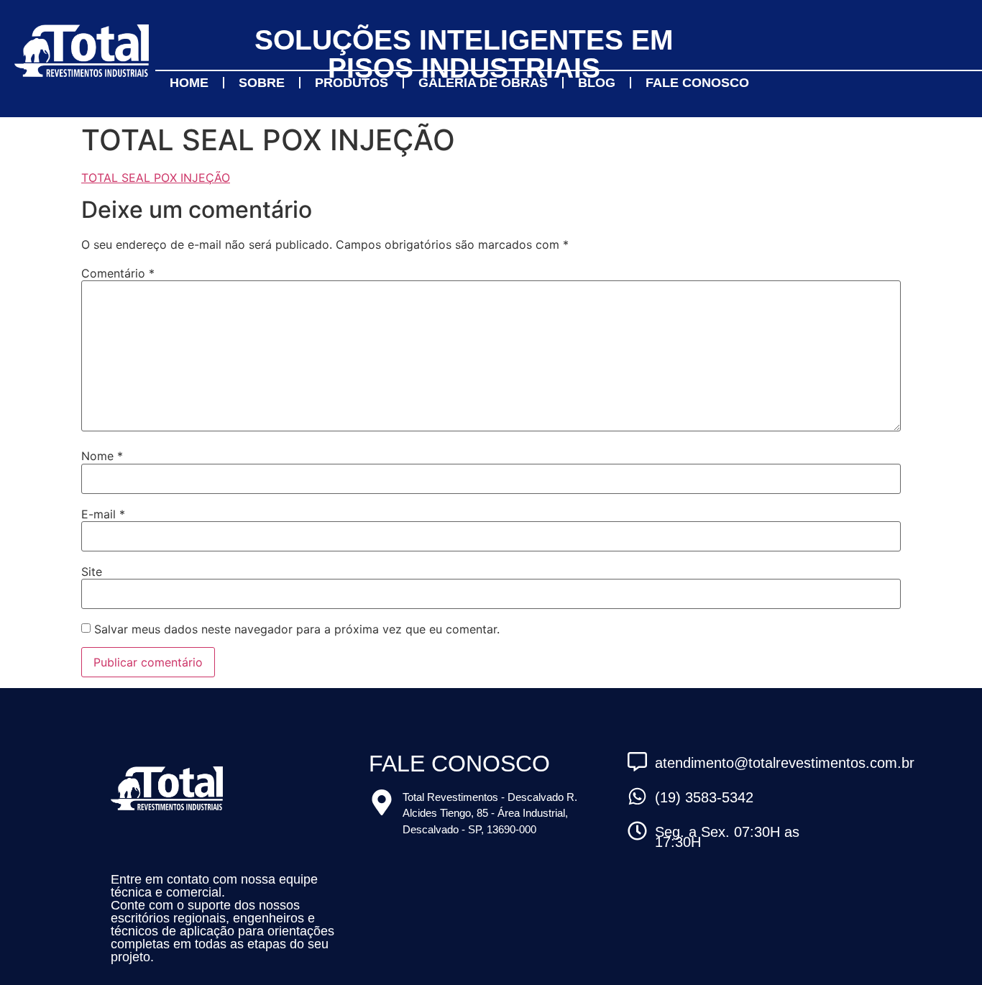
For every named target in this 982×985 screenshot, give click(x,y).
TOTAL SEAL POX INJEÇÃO (155, 177)
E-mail (103, 514)
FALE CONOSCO (697, 82)
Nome (102, 456)
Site (91, 571)
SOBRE (262, 82)
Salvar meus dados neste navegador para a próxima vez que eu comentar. (297, 629)
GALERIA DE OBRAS (483, 82)
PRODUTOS (351, 82)
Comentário (118, 273)
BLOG (596, 82)
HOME (189, 82)
